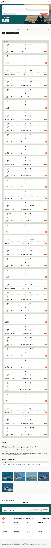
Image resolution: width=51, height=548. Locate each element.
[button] (25, 41)
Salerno (33, 464)
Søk (44, 13)
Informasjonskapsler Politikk (29, 532)
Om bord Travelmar (9, 32)
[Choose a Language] (49, 2)
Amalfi (5, 464)
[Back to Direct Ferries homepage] (5, 2)
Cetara (13, 464)
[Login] (47, 1)
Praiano (29, 464)
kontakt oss (25, 543)
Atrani (9, 464)
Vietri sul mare (38, 464)
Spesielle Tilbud (25, 1)
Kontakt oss (39, 523)
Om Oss (3, 532)
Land (28, 1)
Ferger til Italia (6, 462)
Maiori (16, 464)
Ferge (3, 528)
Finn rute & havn (16, 1)
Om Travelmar (16, 32)
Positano (24, 464)
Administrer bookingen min (29, 523)
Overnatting (15, 523)
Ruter (4, 32)
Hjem (3, 26)
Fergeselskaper (21, 1)
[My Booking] (45, 1)
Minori (20, 464)
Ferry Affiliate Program (17, 532)
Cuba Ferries (39, 532)
